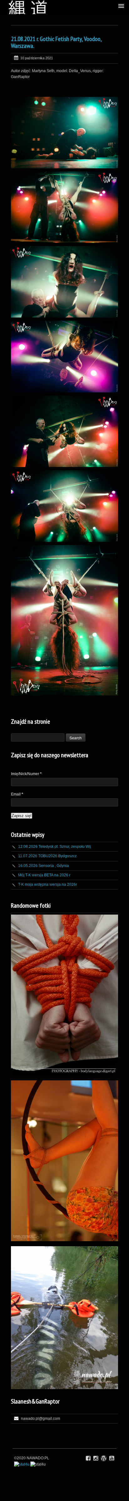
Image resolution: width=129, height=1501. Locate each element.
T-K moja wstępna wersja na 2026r (47, 884)
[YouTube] (111, 1458)
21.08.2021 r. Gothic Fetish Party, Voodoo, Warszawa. (56, 42)
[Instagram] (95, 1458)
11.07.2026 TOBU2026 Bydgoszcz (47, 856)
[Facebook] (88, 1458)
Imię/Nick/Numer (26, 774)
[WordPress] (103, 1458)
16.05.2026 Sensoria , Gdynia (43, 865)
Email (17, 794)
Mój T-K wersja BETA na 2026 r (44, 875)
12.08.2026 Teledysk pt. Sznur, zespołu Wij (54, 846)
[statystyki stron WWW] (21, 1464)
